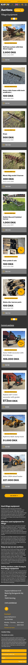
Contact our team (9, 627)
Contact (7, 614)
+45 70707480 (8, 619)
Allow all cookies (6, 650)
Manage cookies (22, 661)
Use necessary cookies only (8, 654)
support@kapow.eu (10, 617)
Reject (3, 658)
